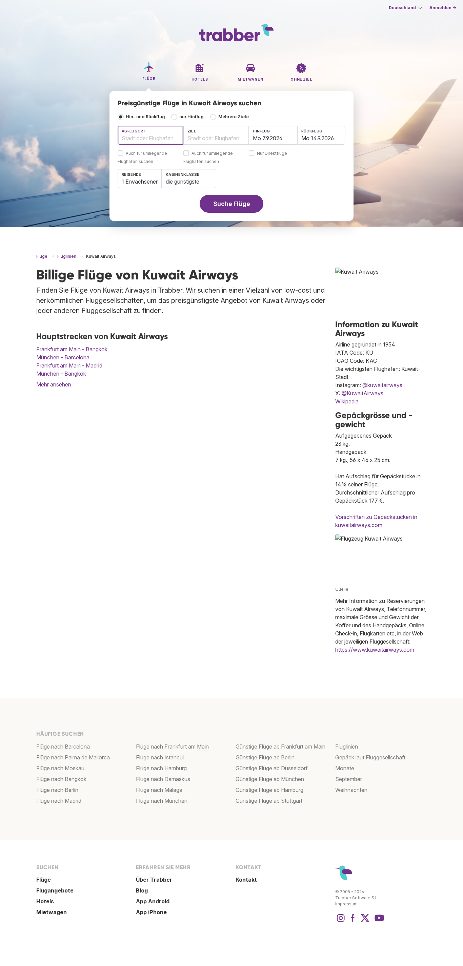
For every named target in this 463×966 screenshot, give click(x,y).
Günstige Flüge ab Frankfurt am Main (280, 746)
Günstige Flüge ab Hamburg (269, 789)
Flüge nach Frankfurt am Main (172, 746)
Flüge (43, 879)
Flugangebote (55, 890)
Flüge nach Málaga (159, 789)
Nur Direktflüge (272, 153)
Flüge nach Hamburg (161, 768)
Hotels (45, 901)
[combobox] (150, 135)
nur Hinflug (191, 116)
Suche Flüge (231, 203)
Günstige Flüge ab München (270, 779)
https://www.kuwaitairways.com (374, 649)
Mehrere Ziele (233, 116)
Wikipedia (347, 401)
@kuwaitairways (382, 385)
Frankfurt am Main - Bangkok (71, 349)
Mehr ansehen (53, 384)
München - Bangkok (61, 373)
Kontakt (246, 879)
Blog (142, 890)
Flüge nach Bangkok (61, 779)
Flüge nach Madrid (58, 800)
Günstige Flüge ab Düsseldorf (272, 768)
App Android (152, 901)
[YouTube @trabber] (378, 921)
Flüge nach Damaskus (163, 779)
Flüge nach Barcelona (63, 746)
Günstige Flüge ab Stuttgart (269, 800)
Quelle (341, 589)
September (348, 779)
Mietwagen (51, 912)
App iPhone (151, 912)
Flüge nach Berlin (57, 789)
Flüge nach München (161, 800)
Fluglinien (346, 746)
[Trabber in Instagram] (340, 921)
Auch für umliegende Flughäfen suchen (142, 157)
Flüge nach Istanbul (160, 757)
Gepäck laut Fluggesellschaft (370, 757)
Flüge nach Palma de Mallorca (73, 757)
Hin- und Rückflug (145, 116)
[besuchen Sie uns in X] (365, 921)
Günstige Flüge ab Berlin (265, 757)
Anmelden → (442, 7)
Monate (344, 768)
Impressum (346, 903)
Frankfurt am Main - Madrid (69, 365)
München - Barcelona (62, 357)
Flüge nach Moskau (60, 768)
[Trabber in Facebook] (352, 921)
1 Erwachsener (140, 181)
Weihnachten (351, 789)
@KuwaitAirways (362, 393)
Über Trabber (154, 879)
